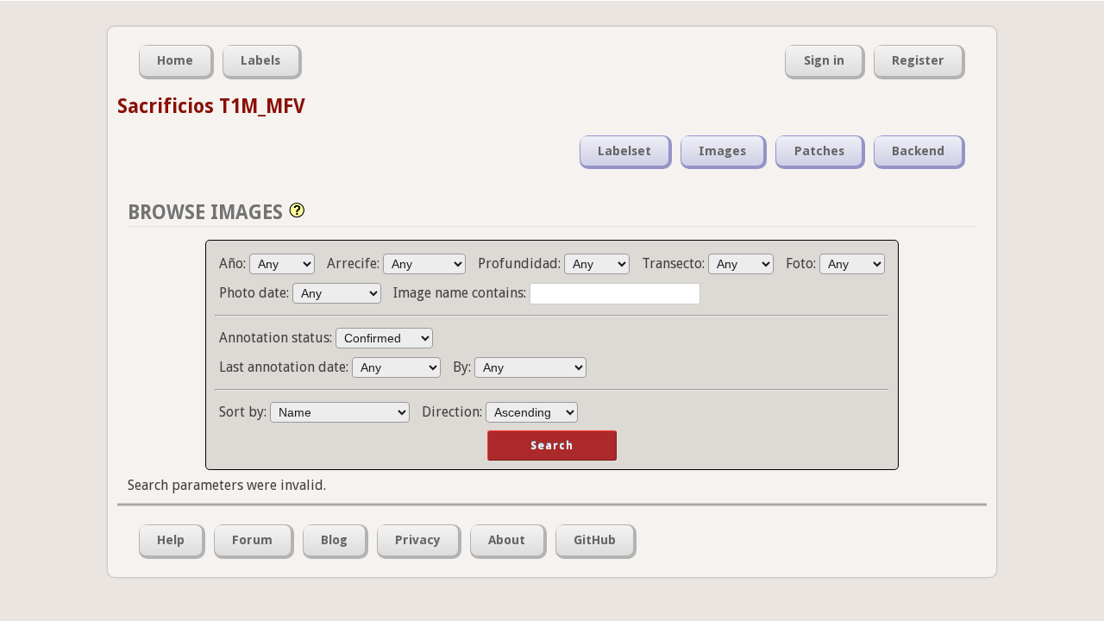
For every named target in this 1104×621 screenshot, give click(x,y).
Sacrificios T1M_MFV (211, 106)
